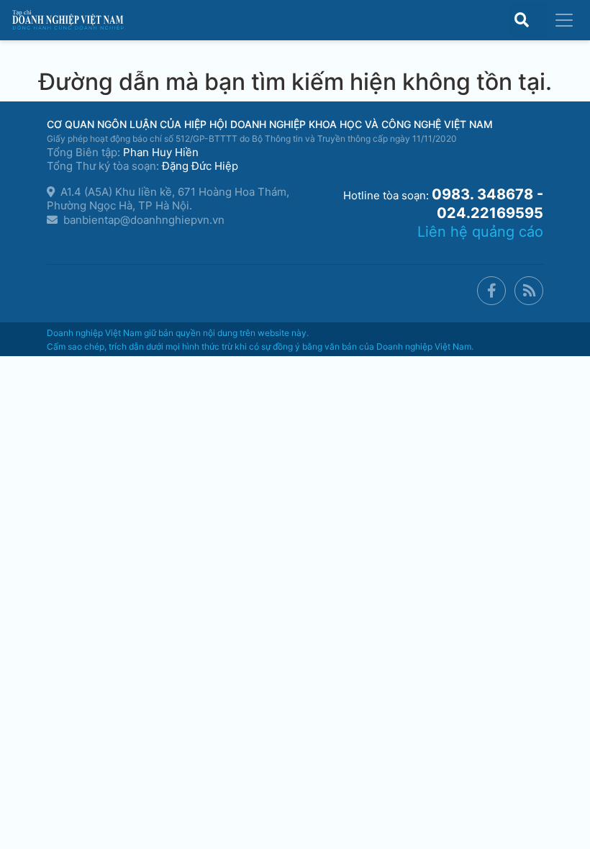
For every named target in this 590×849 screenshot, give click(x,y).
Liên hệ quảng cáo (480, 231)
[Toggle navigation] (564, 20)
